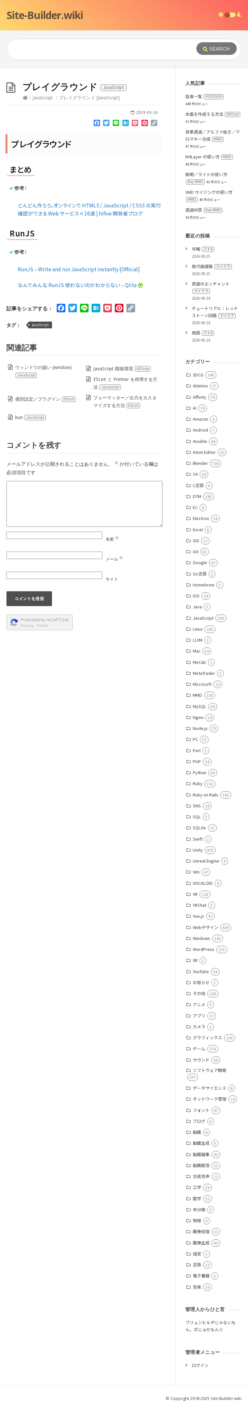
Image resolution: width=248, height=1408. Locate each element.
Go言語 (200, 574)
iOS (196, 596)
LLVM (197, 640)
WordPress (203, 949)
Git (195, 551)
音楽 (197, 1287)
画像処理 (201, 1231)
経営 (197, 1254)
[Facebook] (97, 124)
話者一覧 (203, 96)
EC (195, 507)
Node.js (200, 728)
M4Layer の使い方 (208, 157)
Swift (198, 839)
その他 (199, 993)
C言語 (198, 485)
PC (195, 739)
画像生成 (201, 1243)
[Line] (116, 124)
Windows (201, 938)
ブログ (199, 1121)
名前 (112, 539)
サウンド (201, 1060)
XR (195, 960)
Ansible (200, 441)
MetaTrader (204, 673)
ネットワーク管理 (209, 1099)
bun (29, 417)
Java (197, 607)
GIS (196, 540)
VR (195, 894)
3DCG (198, 375)
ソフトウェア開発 (209, 1070)
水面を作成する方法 (212, 114)
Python (199, 772)
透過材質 (203, 210)
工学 (197, 1187)
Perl (197, 750)
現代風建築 (211, 266)
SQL (197, 817)
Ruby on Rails (205, 795)
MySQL (199, 706)
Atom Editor (204, 452)
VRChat (199, 905)
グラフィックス (207, 1037)
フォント (201, 1110)
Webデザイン (205, 927)
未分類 (199, 1209)
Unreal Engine (206, 861)
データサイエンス (209, 1088)
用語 (202, 333)
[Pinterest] (145, 124)
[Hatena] (125, 124)
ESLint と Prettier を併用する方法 (125, 383)
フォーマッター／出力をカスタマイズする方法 (125, 401)
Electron (201, 518)
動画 (197, 1132)
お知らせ (201, 982)
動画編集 (201, 1154)
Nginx (198, 717)
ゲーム (199, 1048)
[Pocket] (135, 124)
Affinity (199, 397)
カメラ (199, 1027)
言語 (197, 1265)
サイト (112, 579)
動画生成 (201, 1143)
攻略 (202, 249)
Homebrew (203, 585)
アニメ (199, 1004)
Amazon (200, 419)
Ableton (200, 386)
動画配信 (201, 1165)
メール (114, 559)
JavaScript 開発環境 (121, 368)
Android (200, 430)
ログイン (200, 1365)
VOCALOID (203, 883)
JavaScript (43, 98)
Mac (197, 651)
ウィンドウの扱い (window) (43, 370)
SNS (197, 806)
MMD (197, 695)
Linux (197, 629)
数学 (197, 1198)
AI (194, 408)
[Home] (25, 98)
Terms (42, 625)
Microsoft (202, 684)
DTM (197, 496)
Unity (198, 850)
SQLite (199, 827)
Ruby (197, 783)
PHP (197, 761)
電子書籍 (201, 1276)
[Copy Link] (154, 124)
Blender (200, 463)
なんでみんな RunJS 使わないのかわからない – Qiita (78, 284)
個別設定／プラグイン (44, 399)
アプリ (199, 1016)
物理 (197, 1220)
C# (195, 474)
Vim (196, 872)
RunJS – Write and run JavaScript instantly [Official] (79, 269)
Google (200, 562)
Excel (198, 529)
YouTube (201, 971)
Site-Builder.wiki (44, 15)
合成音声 (201, 1176)
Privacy (27, 625)
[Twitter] (106, 124)
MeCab (199, 662)
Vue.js (198, 916)
